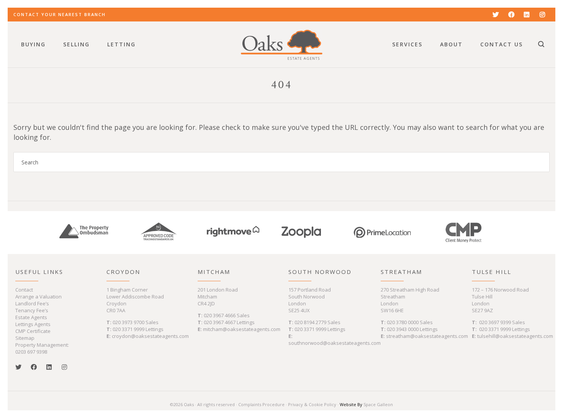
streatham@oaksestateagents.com (427, 336)
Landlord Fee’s (32, 303)
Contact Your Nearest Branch (59, 14)
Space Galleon (378, 404)
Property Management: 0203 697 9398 (42, 348)
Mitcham (214, 271)
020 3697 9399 (495, 322)
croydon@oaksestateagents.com (150, 336)
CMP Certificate (33, 331)
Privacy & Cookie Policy (312, 404)
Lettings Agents (33, 324)
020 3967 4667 (220, 322)
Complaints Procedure (261, 404)
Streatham (401, 271)
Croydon (123, 271)
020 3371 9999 (128, 329)
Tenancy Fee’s (31, 310)
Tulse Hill (491, 271)
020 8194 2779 (310, 322)
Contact (24, 289)
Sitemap (24, 337)
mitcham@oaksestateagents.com (241, 329)
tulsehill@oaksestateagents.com (515, 336)
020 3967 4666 (220, 315)
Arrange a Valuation (38, 296)
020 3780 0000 (403, 322)
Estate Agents (31, 317)
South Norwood (320, 271)
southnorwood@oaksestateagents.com (334, 342)
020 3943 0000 (403, 329)
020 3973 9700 (128, 322)
